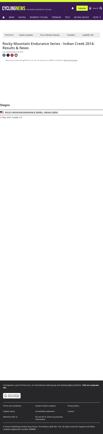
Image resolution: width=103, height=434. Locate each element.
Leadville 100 (87, 35)
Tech (67, 17)
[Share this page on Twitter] (8, 55)
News (11, 17)
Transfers (71, 35)
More (96, 17)
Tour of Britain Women (50, 35)
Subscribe (82, 8)
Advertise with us (10, 417)
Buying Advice (81, 17)
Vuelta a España (26, 35)
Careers (71, 411)
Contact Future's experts (45, 406)
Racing (22, 17)
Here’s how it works (70, 60)
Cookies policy (9, 411)
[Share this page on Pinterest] (12, 55)
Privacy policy (73, 406)
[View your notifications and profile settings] (72, 8)
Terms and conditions (12, 406)
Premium (56, 17)
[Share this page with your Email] (16, 55)
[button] (97, 8)
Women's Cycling (39, 17)
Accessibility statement (45, 411)
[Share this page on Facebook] (4, 55)
